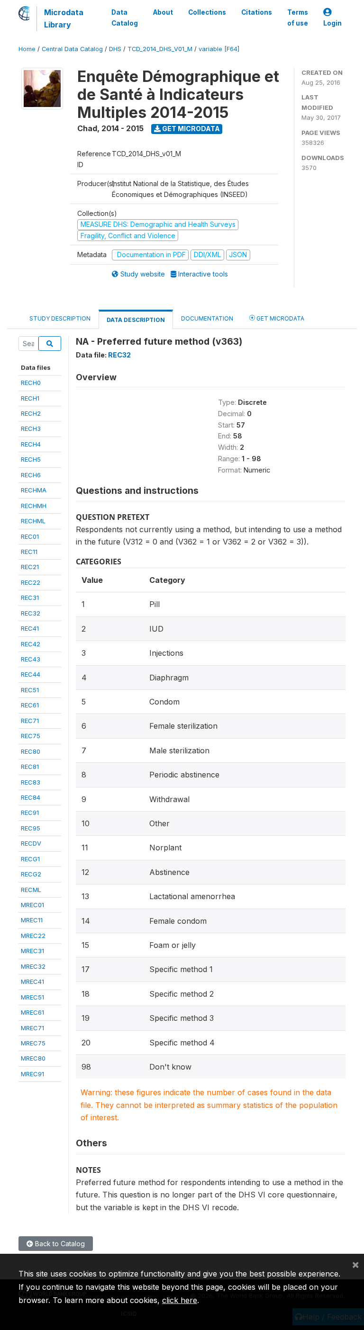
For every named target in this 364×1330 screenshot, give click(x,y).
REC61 (30, 705)
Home (27, 49)
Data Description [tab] (136, 319)
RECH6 (31, 475)
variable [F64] (219, 49)
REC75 (30, 736)
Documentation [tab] (207, 318)
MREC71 (32, 1028)
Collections (207, 12)
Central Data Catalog (72, 49)
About (163, 12)
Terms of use (297, 18)
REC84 (30, 797)
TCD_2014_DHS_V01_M (159, 49)
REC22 (30, 582)
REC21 (30, 567)
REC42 (30, 644)
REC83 (30, 782)
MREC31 (32, 951)
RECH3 (31, 428)
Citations (256, 12)
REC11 (29, 551)
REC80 (30, 751)
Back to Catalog (59, 1244)
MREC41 (32, 981)
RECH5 (31, 459)
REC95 (30, 828)
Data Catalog (124, 18)
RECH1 (30, 398)
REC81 (30, 766)
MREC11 (32, 920)
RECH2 (31, 413)
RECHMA (33, 490)
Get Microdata (190, 129)
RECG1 (30, 859)
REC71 (30, 720)
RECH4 (31, 444)
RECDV (31, 843)
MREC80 (33, 1058)
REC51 (30, 690)
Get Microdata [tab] (279, 318)
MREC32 (33, 966)
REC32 (30, 613)
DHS (115, 49)
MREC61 (32, 1012)
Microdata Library (63, 18)
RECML (31, 889)
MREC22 (33, 935)
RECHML (33, 521)
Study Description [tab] (60, 318)
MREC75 (33, 1043)
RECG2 (31, 874)
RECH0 (31, 382)
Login (332, 23)
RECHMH (33, 505)
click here (179, 1300)
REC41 (30, 628)
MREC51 (32, 997)
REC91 (30, 812)
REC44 (30, 674)
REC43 (30, 659)
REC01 (30, 536)
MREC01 (32, 905)
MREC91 (32, 1074)
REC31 (30, 597)
